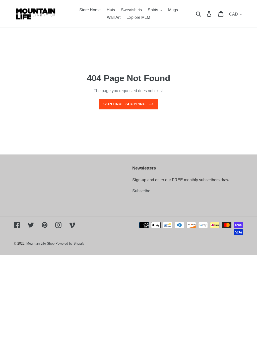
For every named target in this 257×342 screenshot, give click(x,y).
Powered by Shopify (70, 243)
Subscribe (141, 191)
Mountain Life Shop (40, 243)
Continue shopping (124, 104)
